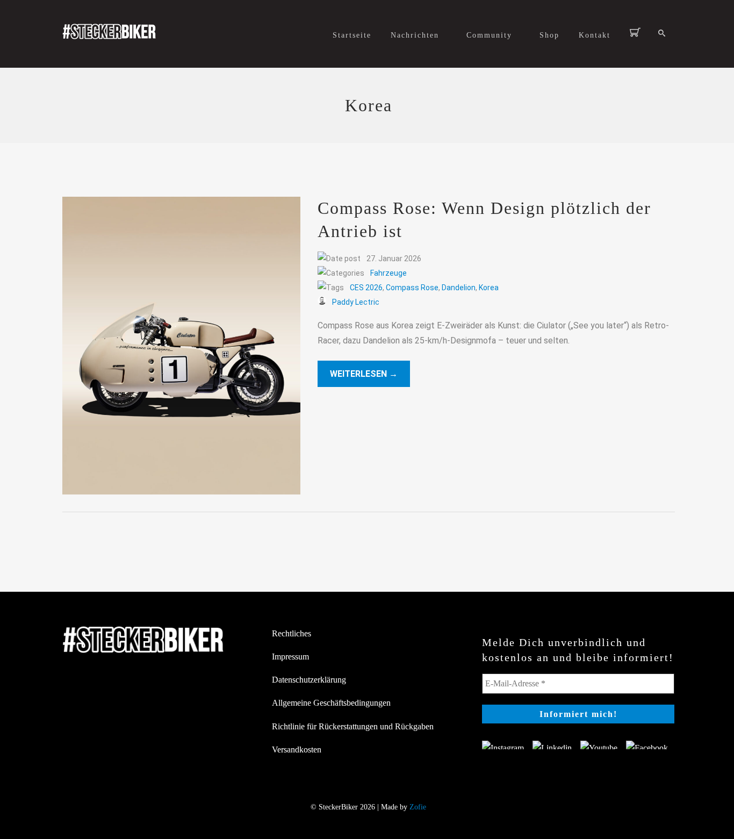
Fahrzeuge (388, 273)
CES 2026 (366, 287)
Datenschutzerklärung (309, 679)
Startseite (352, 35)
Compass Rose (412, 287)
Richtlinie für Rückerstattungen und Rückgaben (353, 726)
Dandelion (459, 287)
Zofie (417, 807)
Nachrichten (415, 35)
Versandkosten (296, 749)
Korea (489, 287)
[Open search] (662, 34)
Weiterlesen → (364, 374)
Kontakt (594, 35)
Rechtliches (291, 633)
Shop (549, 35)
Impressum (290, 656)
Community (489, 35)
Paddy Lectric (355, 302)
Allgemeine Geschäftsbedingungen (331, 702)
